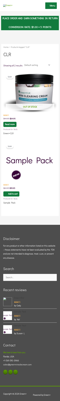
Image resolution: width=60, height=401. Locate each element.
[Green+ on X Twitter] (10, 372)
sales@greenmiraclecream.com (17, 364)
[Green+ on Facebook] (5, 372)
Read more (10, 124)
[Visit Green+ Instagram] (15, 372)
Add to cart (13, 193)
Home (5, 47)
